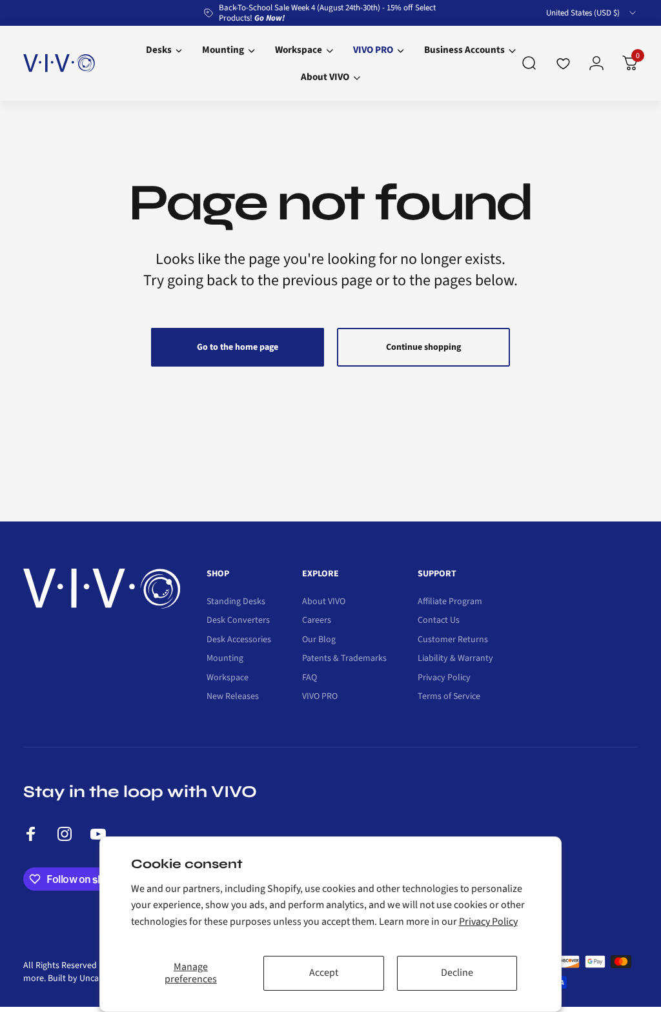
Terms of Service (449, 697)
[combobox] (592, 13)
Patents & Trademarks (344, 659)
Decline (457, 973)
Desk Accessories (239, 640)
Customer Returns (453, 640)
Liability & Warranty (455, 659)
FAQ (309, 678)
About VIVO (323, 602)
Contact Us (439, 621)
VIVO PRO (320, 697)
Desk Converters (238, 621)
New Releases (233, 697)
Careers (316, 621)
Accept (323, 973)
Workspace (228, 678)
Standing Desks (236, 602)
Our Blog (319, 640)
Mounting (225, 659)
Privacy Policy (488, 922)
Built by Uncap (76, 978)
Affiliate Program (450, 602)
